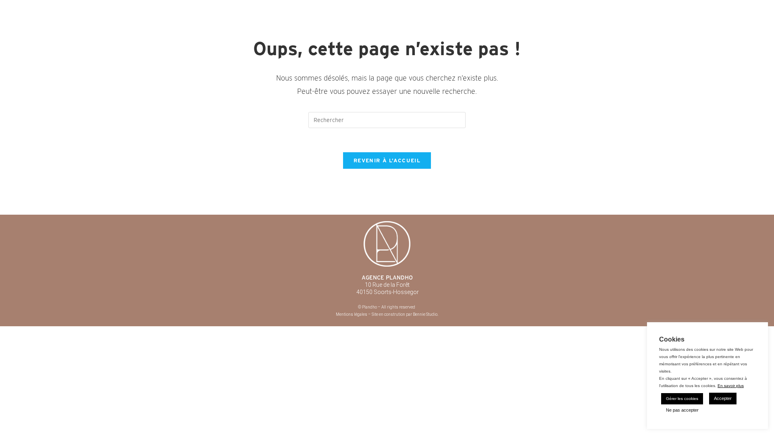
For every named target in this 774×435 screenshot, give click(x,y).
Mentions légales (351, 314)
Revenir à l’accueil (387, 160)
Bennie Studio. (425, 314)
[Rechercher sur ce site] (387, 119)
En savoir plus (731, 385)
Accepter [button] (723, 398)
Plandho (188, 8)
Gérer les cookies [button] (682, 398)
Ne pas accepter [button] (682, 410)
